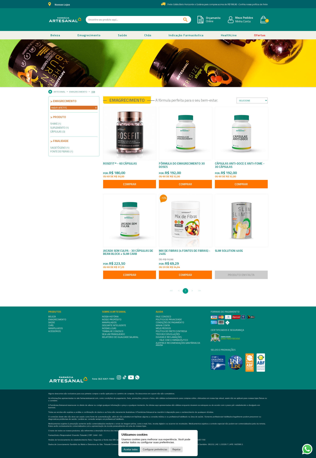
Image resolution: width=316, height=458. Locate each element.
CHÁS (50, 325)
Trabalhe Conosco (112, 331)
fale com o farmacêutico (173, 340)
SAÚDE (51, 322)
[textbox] (138, 19)
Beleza (55, 35)
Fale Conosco (163, 316)
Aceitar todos (131, 449)
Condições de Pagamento (170, 322)
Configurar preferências (155, 449)
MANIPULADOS (55, 328)
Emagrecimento (89, 35)
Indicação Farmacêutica (186, 35)
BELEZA (52, 316)
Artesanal (59, 91)
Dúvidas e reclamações (169, 337)
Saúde (122, 35)
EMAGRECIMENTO (57, 319)
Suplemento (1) (59, 128)
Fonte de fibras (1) (61, 151)
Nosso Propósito (111, 319)
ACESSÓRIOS (54, 331)
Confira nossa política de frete (253, 4)
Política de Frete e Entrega (171, 331)
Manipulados (109, 322)
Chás (147, 35)
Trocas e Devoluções (168, 334)
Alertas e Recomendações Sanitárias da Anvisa (178, 344)
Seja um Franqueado (113, 334)
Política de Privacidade (169, 319)
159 (93, 91)
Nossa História (110, 316)
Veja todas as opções (96, 108)
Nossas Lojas (62, 4)
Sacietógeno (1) (59, 147)
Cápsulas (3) (57, 131)
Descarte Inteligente (114, 325)
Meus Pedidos (244, 18)
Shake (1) (55, 123)
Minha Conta (243, 21)
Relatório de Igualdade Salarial (120, 337)
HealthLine (229, 35)
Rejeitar (176, 449)
